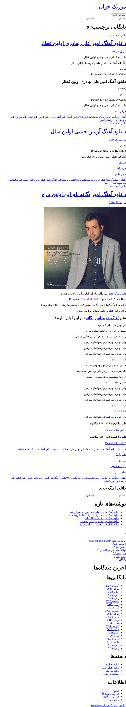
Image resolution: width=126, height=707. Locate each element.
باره (88, 477)
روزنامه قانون (118, 466)
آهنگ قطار (110, 117)
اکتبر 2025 (113, 607)
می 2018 (114, 623)
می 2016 (114, 635)
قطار (114, 120)
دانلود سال (19, 179)
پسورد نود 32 (119, 547)
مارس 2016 (113, 641)
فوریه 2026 (113, 595)
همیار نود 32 (119, 553)
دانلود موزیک (115, 481)
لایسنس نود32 (118, 543)
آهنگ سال (110, 179)
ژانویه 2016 (113, 648)
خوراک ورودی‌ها (110, 693)
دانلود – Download (115, 430)
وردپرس (114, 699)
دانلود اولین (34, 117)
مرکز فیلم (120, 111)
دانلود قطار (22, 117)
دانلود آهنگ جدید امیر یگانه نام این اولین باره (93, 449)
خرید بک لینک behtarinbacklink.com (107, 540)
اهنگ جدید (99, 117)
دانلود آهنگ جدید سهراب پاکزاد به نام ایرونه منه (94, 515)
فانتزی (122, 162)
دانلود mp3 (83, 117)
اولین (91, 117)
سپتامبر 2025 (112, 610)
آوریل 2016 (113, 638)
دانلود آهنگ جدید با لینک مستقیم (34, 449)
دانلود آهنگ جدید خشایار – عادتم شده (99, 524)
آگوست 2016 (112, 626)
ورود (116, 690)
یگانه (106, 481)
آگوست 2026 (112, 585)
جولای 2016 (113, 629)
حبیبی (88, 179)
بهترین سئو (120, 556)
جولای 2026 (113, 588)
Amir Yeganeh (100, 299)
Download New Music (81, 299)
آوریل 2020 (113, 616)
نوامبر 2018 (113, 620)
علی (118, 120)
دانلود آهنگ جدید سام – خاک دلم (102, 518)
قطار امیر (106, 120)
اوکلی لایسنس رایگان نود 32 (111, 550)
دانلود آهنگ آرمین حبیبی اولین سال (88, 131)
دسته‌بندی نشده (111, 673)
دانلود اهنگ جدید (110, 667)
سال (118, 182)
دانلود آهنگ (72, 117)
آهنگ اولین (121, 117)
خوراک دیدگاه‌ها (111, 696)
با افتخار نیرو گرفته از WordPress (108, 705)
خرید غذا (121, 168)
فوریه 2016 (113, 645)
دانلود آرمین (69, 179)
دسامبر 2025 (112, 601)
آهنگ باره (111, 477)
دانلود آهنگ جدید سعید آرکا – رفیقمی (99, 521)
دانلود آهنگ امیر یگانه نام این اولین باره (84, 194)
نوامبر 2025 (113, 604)
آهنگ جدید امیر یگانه (102, 318)
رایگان (122, 559)
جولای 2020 (113, 613)
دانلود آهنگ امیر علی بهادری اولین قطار (83, 43)
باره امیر (81, 477)
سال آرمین (110, 182)
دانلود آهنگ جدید (117, 35)
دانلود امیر (44, 117)
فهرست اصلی (118, 15)
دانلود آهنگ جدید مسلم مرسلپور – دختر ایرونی (94, 512)
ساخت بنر (120, 472)
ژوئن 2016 (113, 632)
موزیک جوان (112, 7)
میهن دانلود (120, 174)
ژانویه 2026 (113, 598)
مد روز (122, 460)
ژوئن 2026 (113, 591)
